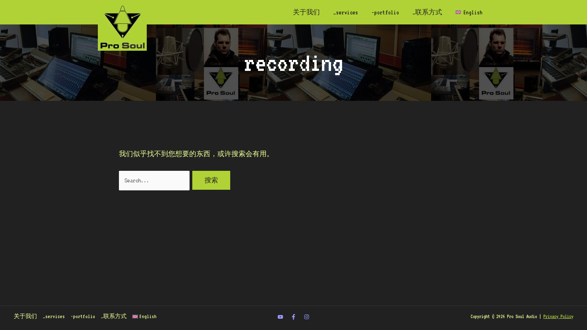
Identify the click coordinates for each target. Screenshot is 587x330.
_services (345, 12)
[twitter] (280, 317)
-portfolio (385, 12)
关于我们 (306, 12)
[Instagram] (306, 317)
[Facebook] (293, 317)
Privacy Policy (558, 316)
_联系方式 (427, 12)
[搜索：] (155, 180)
